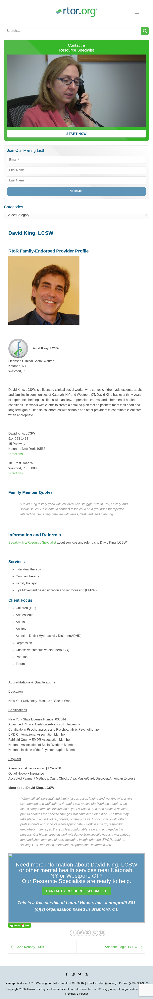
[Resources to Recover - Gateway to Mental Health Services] (76, 12)
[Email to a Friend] (87, 933)
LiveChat (82, 993)
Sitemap (9, 983)
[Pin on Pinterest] (95, 933)
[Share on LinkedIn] (102, 933)
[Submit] (145, 31)
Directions (15, 454)
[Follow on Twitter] (80, 975)
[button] (136, 12)
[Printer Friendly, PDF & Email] (19, 925)
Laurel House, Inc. (81, 989)
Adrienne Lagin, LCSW (121, 947)
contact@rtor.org (106, 983)
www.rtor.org (37, 989)
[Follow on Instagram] (73, 975)
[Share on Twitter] (80, 933)
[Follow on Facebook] (67, 975)
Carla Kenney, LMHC (30, 947)
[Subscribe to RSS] (86, 975)
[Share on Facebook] (73, 933)
